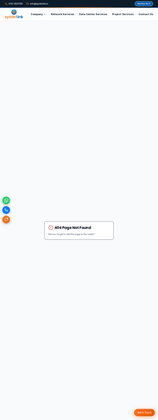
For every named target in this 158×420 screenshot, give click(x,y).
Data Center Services (93, 14)
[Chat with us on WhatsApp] (6, 200)
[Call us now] (6, 210)
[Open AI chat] (6, 219)
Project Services (123, 14)
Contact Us (146, 14)
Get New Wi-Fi (143, 3)
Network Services (62, 14)
